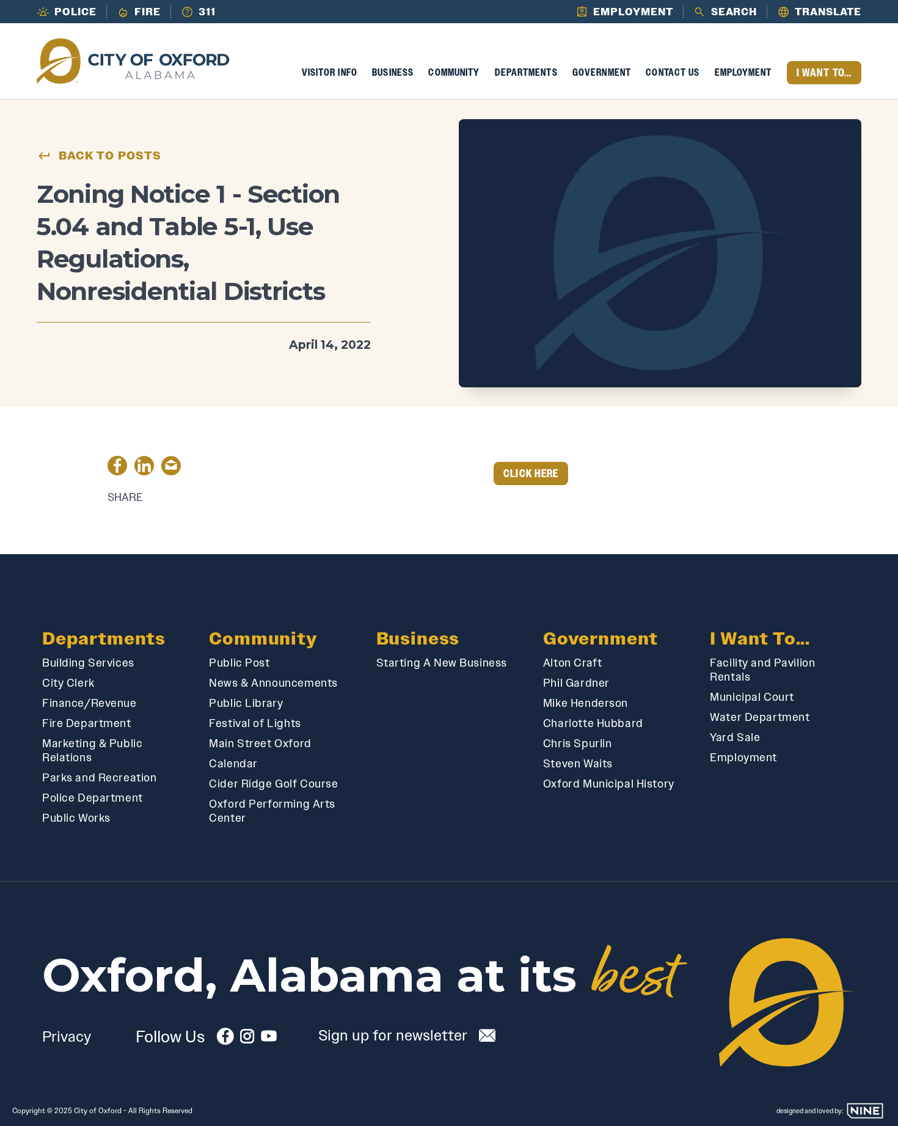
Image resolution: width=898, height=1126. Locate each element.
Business (393, 72)
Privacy (66, 1036)
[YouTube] (268, 1039)
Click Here (530, 473)
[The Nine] (865, 1111)
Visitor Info (329, 72)
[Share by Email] (171, 468)
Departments (526, 72)
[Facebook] (225, 1039)
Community (454, 72)
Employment (743, 72)
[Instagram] (247, 1039)
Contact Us (672, 72)
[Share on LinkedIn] (144, 468)
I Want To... (824, 72)
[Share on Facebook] (117, 468)
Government (601, 72)
